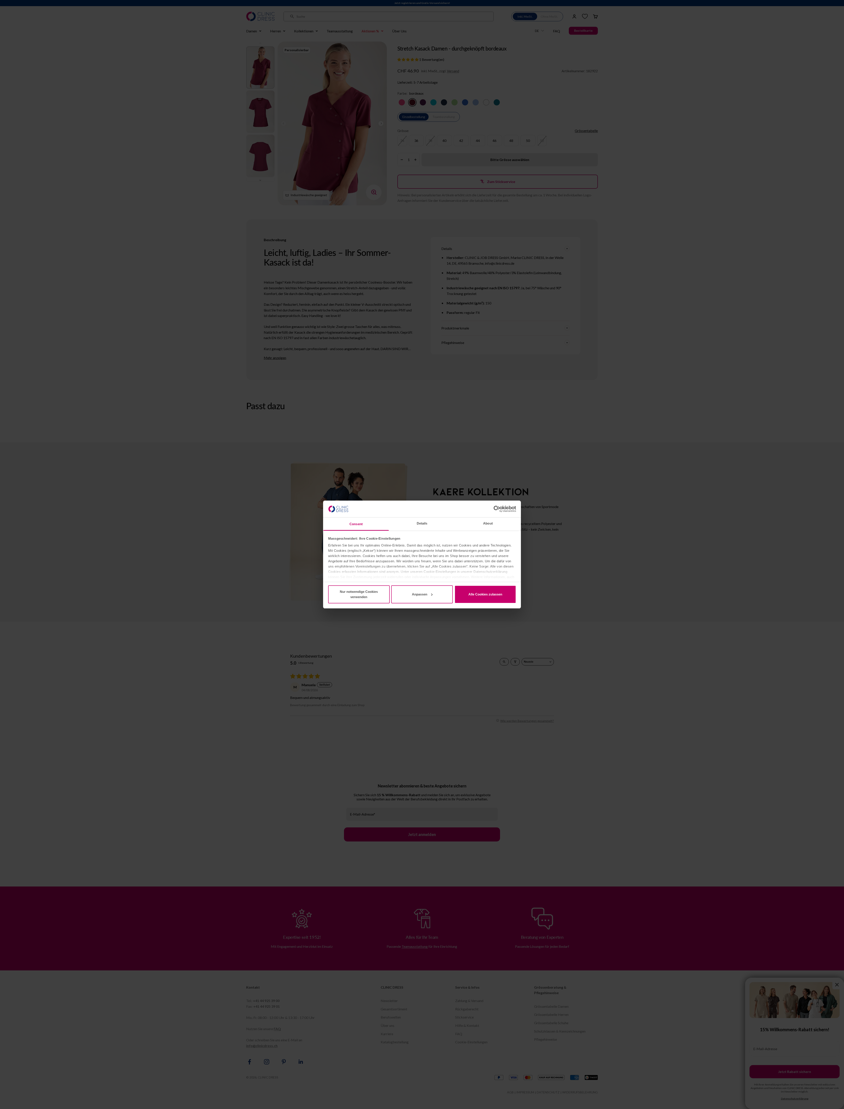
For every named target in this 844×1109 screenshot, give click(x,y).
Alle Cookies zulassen (485, 594)
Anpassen (419, 594)
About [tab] (488, 523)
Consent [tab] (356, 524)
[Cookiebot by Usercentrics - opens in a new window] (497, 509)
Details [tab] (422, 523)
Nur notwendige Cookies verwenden (359, 594)
